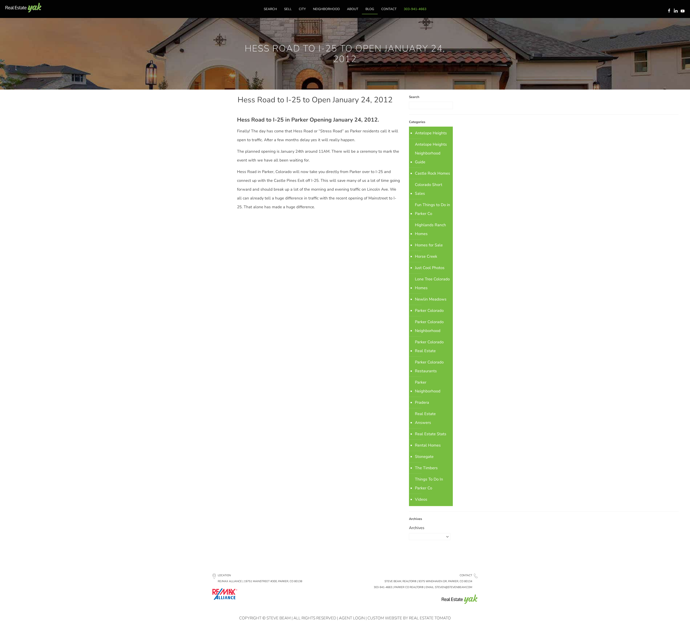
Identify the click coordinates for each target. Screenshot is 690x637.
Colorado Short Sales (428, 189)
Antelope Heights (431, 133)
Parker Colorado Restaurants (429, 367)
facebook (669, 11)
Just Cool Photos (430, 267)
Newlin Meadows (431, 299)
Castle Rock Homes (432, 173)
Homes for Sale (429, 245)
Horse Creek (426, 256)
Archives (416, 528)
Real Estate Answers (425, 418)
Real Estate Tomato (430, 618)
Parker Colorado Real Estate (429, 346)
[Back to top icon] (673, 629)
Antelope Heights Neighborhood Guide (431, 153)
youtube (683, 11)
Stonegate (424, 456)
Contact (466, 575)
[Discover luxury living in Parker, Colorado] (23, 7)
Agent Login (352, 618)
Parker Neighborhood (427, 387)
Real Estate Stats (430, 434)
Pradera (422, 402)
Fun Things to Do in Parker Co (432, 209)
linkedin (676, 11)
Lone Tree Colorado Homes (432, 283)
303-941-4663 (383, 587)
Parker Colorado (429, 310)
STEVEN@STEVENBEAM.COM (453, 587)
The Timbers (426, 468)
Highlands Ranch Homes (430, 229)
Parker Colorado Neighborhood (429, 326)
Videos (421, 499)
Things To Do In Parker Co (429, 484)
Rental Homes (428, 445)
